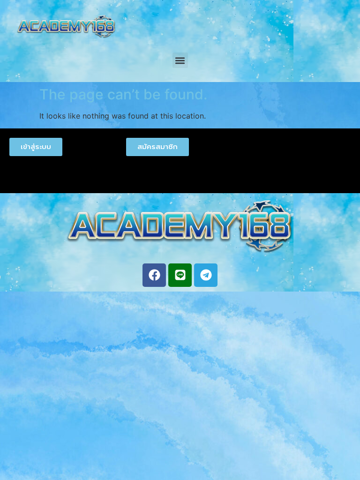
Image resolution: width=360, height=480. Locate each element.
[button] (180, 60)
